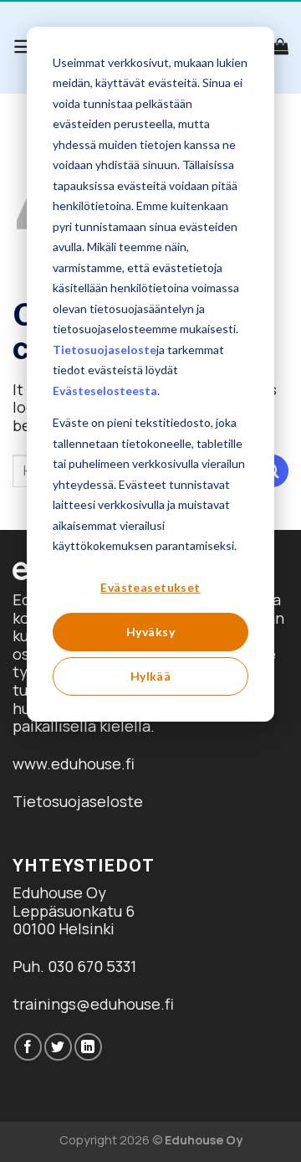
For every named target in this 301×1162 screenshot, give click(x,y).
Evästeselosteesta (105, 390)
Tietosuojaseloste (104, 349)
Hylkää (150, 676)
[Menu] (24, 46)
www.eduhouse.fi (74, 763)
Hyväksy (150, 632)
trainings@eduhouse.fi (93, 1004)
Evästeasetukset (150, 587)
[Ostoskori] (280, 46)
